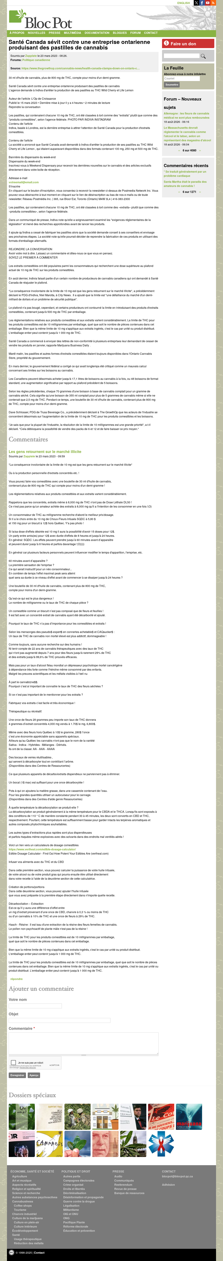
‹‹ (179, 150)
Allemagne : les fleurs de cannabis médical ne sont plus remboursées (186, 115)
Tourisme (20, 1210)
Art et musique (22, 1180)
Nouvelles (36, 33)
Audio (118, 1176)
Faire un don (183, 44)
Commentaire (22, 1028)
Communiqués (124, 1180)
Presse (54, 33)
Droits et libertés (74, 1189)
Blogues (120, 33)
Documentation (97, 33)
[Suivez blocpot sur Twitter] (196, 4)
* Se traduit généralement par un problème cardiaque (185, 174)
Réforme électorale (75, 1226)
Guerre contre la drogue (79, 1201)
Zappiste (31, 56)
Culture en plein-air (26, 1222)
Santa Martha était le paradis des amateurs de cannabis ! (185, 184)
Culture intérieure (25, 1226)
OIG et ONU (70, 1214)
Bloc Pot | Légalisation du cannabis (41, 17)
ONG (66, 1218)
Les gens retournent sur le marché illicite (45, 451)
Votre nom (18, 999)
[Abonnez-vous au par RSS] (213, 4)
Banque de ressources (129, 1193)
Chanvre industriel (24, 1214)
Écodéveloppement (25, 1231)
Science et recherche (26, 1193)
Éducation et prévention (79, 1231)
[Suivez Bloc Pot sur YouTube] (207, 4)
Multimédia (72, 33)
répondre (16, 979)
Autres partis (71, 1176)
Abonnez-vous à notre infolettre (185, 74)
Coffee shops (23, 1206)
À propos (17, 33)
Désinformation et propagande (83, 1197)
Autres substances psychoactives (34, 1197)
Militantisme (71, 1210)
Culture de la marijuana (27, 1218)
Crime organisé (73, 1185)
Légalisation (71, 1206)
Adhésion (168, 1185)
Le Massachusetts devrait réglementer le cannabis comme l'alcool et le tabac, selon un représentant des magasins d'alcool (187, 134)
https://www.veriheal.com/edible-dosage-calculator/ (42, 849)
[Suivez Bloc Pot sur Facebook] (202, 4)
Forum (135, 33)
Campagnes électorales (78, 1180)
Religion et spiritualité (26, 1189)
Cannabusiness (22, 1201)
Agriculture (19, 1176)
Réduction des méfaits (29, 1243)
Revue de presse (125, 1189)
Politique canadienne (36, 60)
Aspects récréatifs (24, 1185)
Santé (16, 1235)
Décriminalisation (74, 1193)
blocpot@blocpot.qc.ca (177, 1176)
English (183, 3)
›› (200, 150)
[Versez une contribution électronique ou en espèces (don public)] (166, 45)
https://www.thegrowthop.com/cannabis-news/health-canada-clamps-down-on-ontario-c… (81, 68)
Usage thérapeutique (28, 1239)
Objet (13, 1014)
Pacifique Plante (74, 1222)
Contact (151, 33)
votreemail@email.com (24, 182)
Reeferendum (123, 1185)
